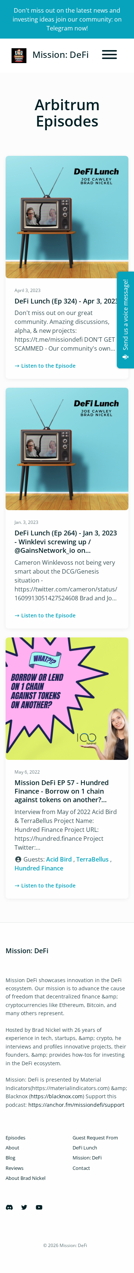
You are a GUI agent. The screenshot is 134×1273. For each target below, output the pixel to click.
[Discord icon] (9, 1207)
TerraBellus (92, 859)
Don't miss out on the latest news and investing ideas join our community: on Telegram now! (67, 19)
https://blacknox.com (57, 1096)
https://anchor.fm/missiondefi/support (76, 1104)
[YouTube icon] (39, 1207)
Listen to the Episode (48, 365)
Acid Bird (59, 859)
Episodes (15, 1137)
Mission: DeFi (87, 1157)
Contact (81, 1168)
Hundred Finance (39, 868)
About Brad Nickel (25, 1178)
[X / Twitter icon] (24, 1207)
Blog (10, 1157)
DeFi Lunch (85, 1147)
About (12, 1147)
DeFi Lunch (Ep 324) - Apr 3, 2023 (67, 300)
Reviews (14, 1168)
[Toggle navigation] (109, 56)
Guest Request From (95, 1137)
